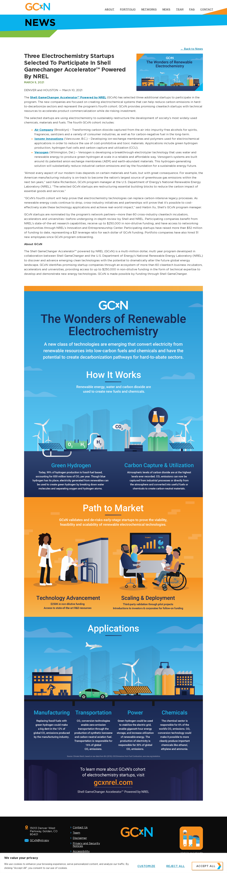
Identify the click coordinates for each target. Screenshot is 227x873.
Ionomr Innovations (48, 138)
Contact (206, 9)
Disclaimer (80, 838)
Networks (149, 9)
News (166, 9)
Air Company (43, 129)
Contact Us (80, 827)
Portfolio (128, 9)
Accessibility (81, 851)
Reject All (175, 866)
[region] (113, 863)
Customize (146, 866)
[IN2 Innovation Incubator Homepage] (37, 6)
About (109, 9)
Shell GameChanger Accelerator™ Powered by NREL (68, 97)
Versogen (41, 152)
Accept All (206, 866)
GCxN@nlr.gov (39, 840)
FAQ (192, 9)
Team (179, 9)
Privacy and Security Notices (86, 844)
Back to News (193, 49)
